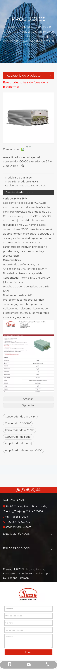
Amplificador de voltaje (19, 443)
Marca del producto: (17, 181)
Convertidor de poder (18, 436)
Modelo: (10, 177)
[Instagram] (38, 489)
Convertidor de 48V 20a (19, 430)
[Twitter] (33, 489)
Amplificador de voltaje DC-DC (23, 450)
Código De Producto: (18, 185)
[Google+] (23, 489)
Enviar (28, 652)
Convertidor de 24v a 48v (20, 416)
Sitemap (24, 578)
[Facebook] (18, 489)
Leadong (12, 578)
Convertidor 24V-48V (18, 423)
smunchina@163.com (18, 527)
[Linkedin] (28, 489)
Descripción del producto (20, 192)
